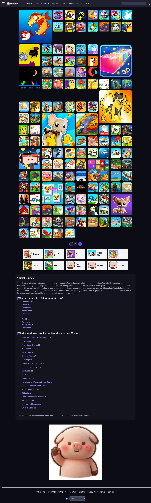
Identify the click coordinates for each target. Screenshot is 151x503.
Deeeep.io (26, 313)
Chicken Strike (28, 408)
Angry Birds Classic (30, 345)
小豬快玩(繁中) (56, 492)
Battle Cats (26, 352)
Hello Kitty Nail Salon (30, 400)
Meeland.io (26, 371)
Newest (29, 3)
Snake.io (25, 305)
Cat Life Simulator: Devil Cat (33, 386)
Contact (82, 492)
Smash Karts (27, 302)
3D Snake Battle (28, 349)
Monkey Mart (27, 325)
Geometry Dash (82, 3)
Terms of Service (107, 492)
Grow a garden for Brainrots (33, 397)
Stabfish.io (26, 328)
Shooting (54, 3)
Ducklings (26, 319)
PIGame (41, 492)
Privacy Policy (92, 492)
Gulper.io (25, 316)
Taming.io (26, 322)
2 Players (45, 3)
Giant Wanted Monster (31, 389)
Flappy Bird (26, 308)
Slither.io (25, 393)
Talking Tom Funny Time (32, 363)
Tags (37, 3)
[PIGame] (13, 3)
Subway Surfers (67, 3)
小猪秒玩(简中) (70, 492)
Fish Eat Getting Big (30, 367)
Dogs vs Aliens (28, 356)
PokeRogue (27, 310)
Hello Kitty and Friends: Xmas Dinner (37, 382)
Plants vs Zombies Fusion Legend (36, 338)
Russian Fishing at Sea (31, 404)
